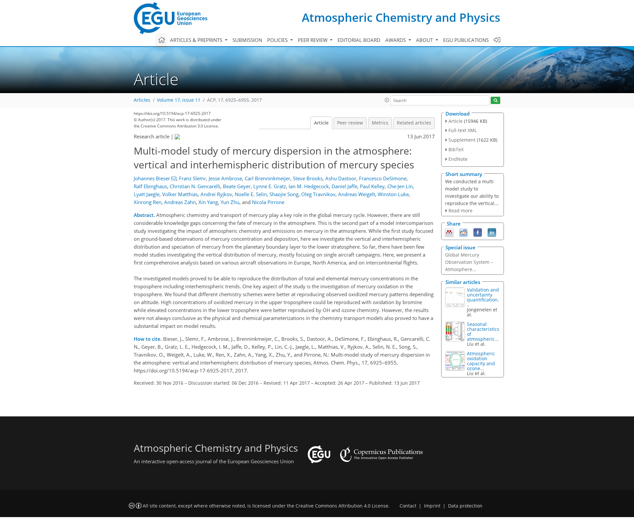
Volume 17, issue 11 (178, 100)
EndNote (458, 159)
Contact (408, 506)
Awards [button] (396, 40)
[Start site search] (495, 100)
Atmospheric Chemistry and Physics (401, 17)
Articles (142, 100)
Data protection (465, 506)
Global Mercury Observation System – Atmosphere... (469, 262)
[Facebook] (477, 232)
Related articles (414, 123)
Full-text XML (462, 130)
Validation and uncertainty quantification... (483, 297)
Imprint (432, 506)
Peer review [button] (313, 40)
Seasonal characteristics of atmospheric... (483, 331)
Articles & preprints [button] (197, 40)
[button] (387, 100)
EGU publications (466, 40)
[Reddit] (463, 232)
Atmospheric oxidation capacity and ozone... (481, 360)
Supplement (462, 140)
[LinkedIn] (491, 232)
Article (321, 123)
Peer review (350, 123)
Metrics (380, 123)
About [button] (425, 40)
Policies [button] (278, 40)
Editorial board (358, 40)
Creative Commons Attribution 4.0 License (342, 506)
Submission (247, 40)
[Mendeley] (449, 232)
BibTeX (456, 149)
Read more (460, 210)
